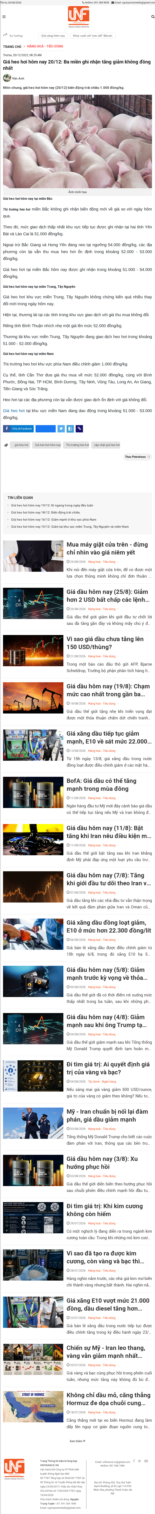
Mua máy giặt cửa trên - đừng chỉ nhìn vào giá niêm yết (107, 548)
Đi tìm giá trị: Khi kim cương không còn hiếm (105, 1209)
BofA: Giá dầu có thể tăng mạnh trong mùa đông (101, 784)
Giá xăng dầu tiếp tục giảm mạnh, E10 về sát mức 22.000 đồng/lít (107, 737)
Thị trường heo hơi (77, 445)
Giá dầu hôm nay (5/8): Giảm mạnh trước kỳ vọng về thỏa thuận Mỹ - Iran (106, 974)
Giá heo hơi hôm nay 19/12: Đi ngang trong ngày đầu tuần (52, 505)
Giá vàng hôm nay (53, 36)
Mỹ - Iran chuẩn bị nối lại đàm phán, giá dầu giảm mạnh (107, 1115)
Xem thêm (76, 1441)
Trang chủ (12, 47)
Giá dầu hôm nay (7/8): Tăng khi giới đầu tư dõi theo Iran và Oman (108, 879)
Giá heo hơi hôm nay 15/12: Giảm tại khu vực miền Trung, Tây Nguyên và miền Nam (70, 527)
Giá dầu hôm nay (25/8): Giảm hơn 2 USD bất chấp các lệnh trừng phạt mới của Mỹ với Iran (109, 596)
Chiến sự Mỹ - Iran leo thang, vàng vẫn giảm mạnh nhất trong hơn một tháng (106, 1352)
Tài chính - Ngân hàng (102, 1081)
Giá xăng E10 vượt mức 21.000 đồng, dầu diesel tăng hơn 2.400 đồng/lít (108, 1304)
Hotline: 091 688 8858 (96, 2)
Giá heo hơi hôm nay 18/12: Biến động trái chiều (45, 512)
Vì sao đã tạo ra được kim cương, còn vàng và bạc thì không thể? (103, 1257)
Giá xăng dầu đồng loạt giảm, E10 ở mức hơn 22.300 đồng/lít (109, 926)
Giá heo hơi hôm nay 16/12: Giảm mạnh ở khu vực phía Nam (53, 519)
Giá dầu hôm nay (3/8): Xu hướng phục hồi (102, 1162)
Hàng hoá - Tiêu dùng (45, 46)
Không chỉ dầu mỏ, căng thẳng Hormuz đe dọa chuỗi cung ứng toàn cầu (109, 1399)
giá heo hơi (21, 445)
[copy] (79, 428)
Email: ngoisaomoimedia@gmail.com (134, 2)
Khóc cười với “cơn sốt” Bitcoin (92, 36)
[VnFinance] (78, 17)
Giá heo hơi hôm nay (48, 445)
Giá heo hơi (14, 410)
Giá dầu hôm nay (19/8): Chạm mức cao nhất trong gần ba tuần (108, 690)
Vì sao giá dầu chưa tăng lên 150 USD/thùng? (105, 642)
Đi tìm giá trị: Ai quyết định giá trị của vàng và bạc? (108, 1068)
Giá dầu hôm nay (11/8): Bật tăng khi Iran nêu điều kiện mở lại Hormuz (108, 832)
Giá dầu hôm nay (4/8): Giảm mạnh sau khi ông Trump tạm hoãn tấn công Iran (107, 1021)
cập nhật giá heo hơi (107, 445)
